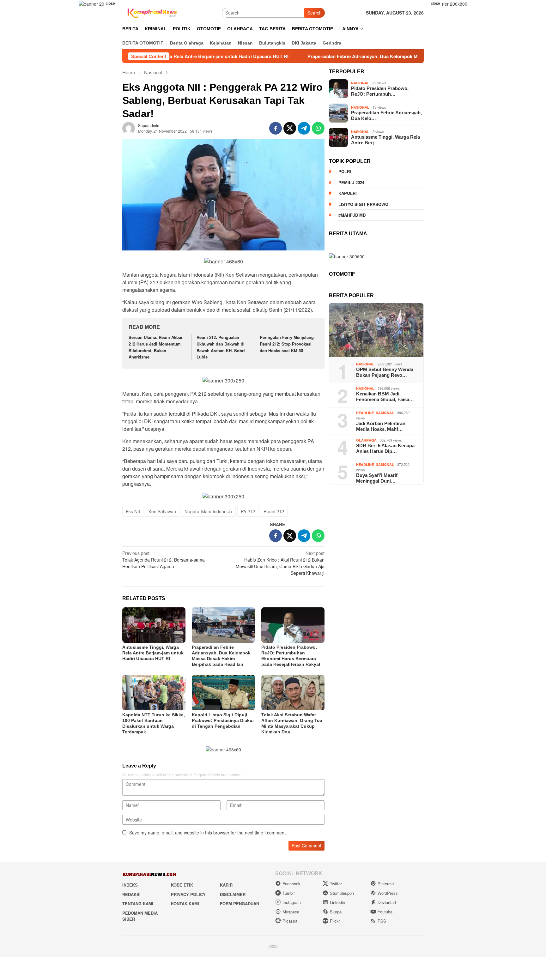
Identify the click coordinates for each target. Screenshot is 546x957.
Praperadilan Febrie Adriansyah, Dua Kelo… (386, 115)
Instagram (291, 902)
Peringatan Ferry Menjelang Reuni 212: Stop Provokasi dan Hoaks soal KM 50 (287, 343)
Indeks (130, 885)
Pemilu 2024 (351, 182)
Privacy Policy (188, 894)
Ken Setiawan (162, 511)
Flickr (335, 921)
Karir (226, 885)
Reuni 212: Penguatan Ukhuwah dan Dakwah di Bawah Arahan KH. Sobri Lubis (221, 347)
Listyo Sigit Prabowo (363, 204)
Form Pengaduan (239, 903)
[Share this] (275, 128)
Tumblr (288, 893)
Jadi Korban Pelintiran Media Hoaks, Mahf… (380, 426)
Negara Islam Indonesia (208, 511)
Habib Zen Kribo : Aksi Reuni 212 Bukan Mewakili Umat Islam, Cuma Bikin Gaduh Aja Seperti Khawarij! (280, 563)
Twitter (336, 884)
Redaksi (131, 894)
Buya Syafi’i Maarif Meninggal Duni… (376, 478)
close (110, 3)
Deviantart (387, 902)
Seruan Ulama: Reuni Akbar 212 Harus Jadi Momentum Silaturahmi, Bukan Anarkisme (156, 347)
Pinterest (386, 884)
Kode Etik (182, 885)
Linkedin (337, 902)
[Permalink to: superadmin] (128, 127)
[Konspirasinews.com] (151, 12)
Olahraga (366, 440)
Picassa (289, 921)
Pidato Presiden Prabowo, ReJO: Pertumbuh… (380, 91)
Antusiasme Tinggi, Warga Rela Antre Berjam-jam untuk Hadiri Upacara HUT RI (153, 653)
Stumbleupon (342, 893)
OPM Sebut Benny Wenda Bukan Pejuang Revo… (384, 372)
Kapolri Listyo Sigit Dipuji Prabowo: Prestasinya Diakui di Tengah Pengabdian (223, 720)
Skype (336, 912)
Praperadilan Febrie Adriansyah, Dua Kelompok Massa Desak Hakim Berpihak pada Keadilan (372, 56)
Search (314, 12)
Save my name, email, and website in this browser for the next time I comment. (208, 832)
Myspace (290, 912)
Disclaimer (233, 894)
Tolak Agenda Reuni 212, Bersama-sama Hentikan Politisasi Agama (163, 559)
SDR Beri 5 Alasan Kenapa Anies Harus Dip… (385, 448)
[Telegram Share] (304, 128)
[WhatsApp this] (318, 128)
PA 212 (248, 511)
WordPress (388, 893)
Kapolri (347, 193)
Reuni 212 (274, 511)
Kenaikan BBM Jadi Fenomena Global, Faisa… (385, 396)
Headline (365, 412)
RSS (382, 921)
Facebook (291, 884)
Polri (344, 171)
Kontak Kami (185, 903)
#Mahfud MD (352, 215)
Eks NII (133, 511)
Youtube (385, 912)
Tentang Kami (137, 903)
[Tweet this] (289, 128)
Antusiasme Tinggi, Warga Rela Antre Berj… (385, 139)
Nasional (360, 83)
